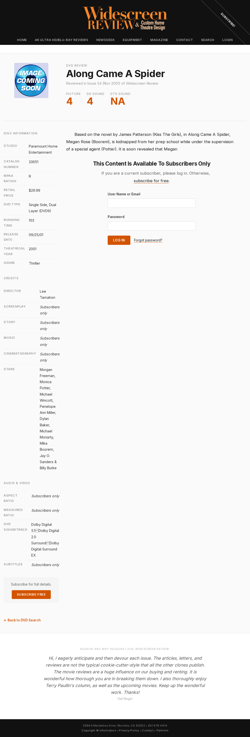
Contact (184, 40)
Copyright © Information (99, 730)
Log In (119, 240)
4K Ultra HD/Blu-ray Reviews (61, 40)
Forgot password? (148, 240)
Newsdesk (105, 40)
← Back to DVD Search (22, 620)
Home (22, 40)
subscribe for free (151, 180)
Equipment (132, 40)
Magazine (159, 40)
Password (116, 217)
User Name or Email (124, 194)
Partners (162, 730)
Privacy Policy (129, 730)
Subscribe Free (31, 594)
